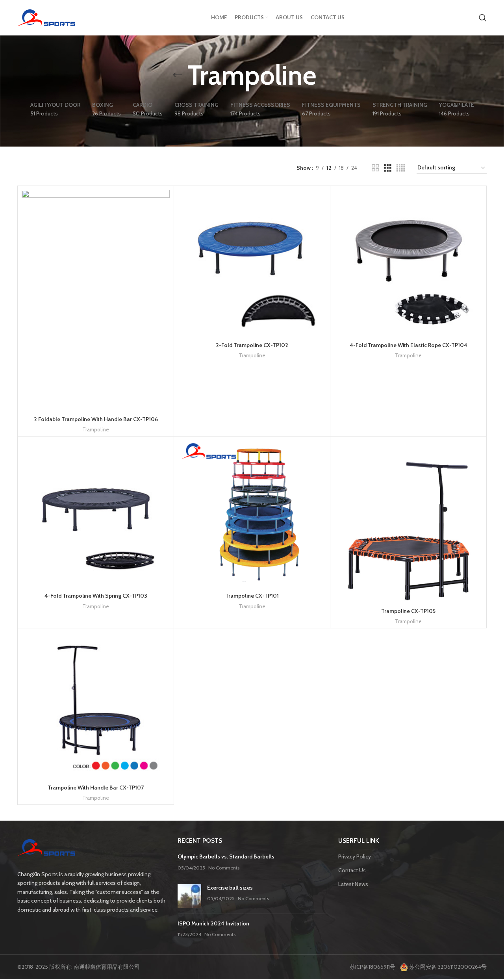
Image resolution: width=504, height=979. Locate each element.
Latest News (353, 884)
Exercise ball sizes (230, 887)
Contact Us (352, 870)
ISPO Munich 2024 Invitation (213, 923)
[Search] (483, 18)
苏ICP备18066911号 (374, 966)
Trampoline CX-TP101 (252, 595)
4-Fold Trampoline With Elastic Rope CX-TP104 (408, 345)
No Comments (223, 868)
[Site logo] (46, 16)
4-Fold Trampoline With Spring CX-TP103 (95, 595)
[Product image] (252, 264)
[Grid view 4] (401, 168)
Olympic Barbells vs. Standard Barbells (226, 856)
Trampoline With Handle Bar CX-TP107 (96, 787)
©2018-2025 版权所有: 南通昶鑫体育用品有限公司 (78, 966)
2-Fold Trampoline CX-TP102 (252, 345)
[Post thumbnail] (189, 896)
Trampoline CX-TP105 (408, 611)
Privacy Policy (354, 856)
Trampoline (95, 429)
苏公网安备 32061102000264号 (447, 966)
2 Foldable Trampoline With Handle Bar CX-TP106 (96, 419)
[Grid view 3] (387, 168)
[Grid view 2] (375, 168)
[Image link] (46, 848)
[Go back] (177, 75)
